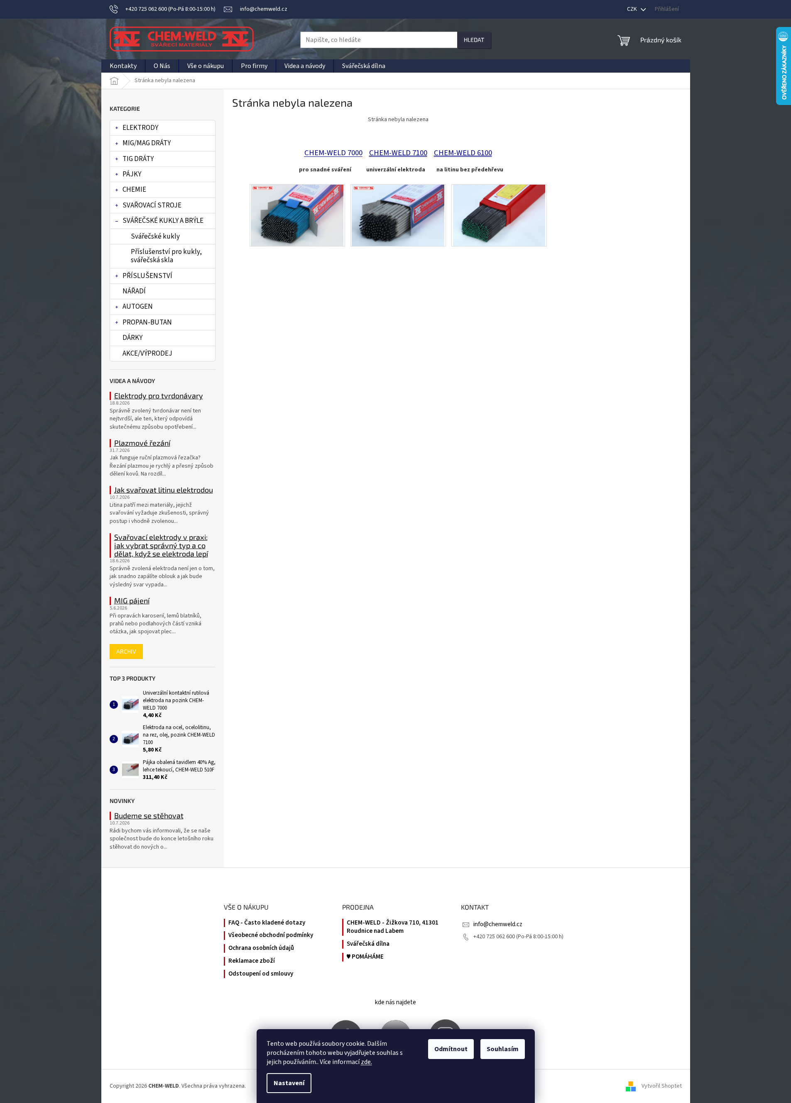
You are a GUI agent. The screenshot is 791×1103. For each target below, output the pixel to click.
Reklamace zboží (251, 961)
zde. (366, 1061)
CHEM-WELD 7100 (398, 152)
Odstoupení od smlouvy (260, 974)
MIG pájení (131, 601)
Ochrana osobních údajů (261, 948)
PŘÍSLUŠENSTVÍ (147, 276)
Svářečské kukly (155, 237)
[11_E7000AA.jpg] (297, 215)
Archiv (126, 651)
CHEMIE (134, 190)
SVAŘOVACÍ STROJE (151, 205)
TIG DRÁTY (138, 159)
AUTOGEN (137, 307)
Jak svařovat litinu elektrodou (163, 490)
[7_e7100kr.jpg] (398, 215)
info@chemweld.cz (497, 924)
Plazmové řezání (142, 443)
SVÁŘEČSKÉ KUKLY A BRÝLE (162, 221)
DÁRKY (132, 338)
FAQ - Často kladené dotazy (266, 923)
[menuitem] (123, 66)
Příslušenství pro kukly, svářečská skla (166, 256)
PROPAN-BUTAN (147, 322)
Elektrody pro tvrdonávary (158, 396)
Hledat (474, 39)
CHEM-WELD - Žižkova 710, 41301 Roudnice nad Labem (392, 927)
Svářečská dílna (368, 944)
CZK (632, 9)
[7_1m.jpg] (499, 215)
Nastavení (289, 1083)
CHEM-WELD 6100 (463, 152)
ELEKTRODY (140, 128)
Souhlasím (503, 1049)
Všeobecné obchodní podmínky (270, 935)
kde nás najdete (395, 1002)
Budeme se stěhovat (149, 816)
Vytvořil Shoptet (662, 1086)
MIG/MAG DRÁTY (146, 143)
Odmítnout (451, 1049)
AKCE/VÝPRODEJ (147, 354)
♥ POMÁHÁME (365, 957)
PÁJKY (131, 174)
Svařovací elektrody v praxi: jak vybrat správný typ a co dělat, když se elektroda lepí (161, 545)
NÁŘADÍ (134, 291)
